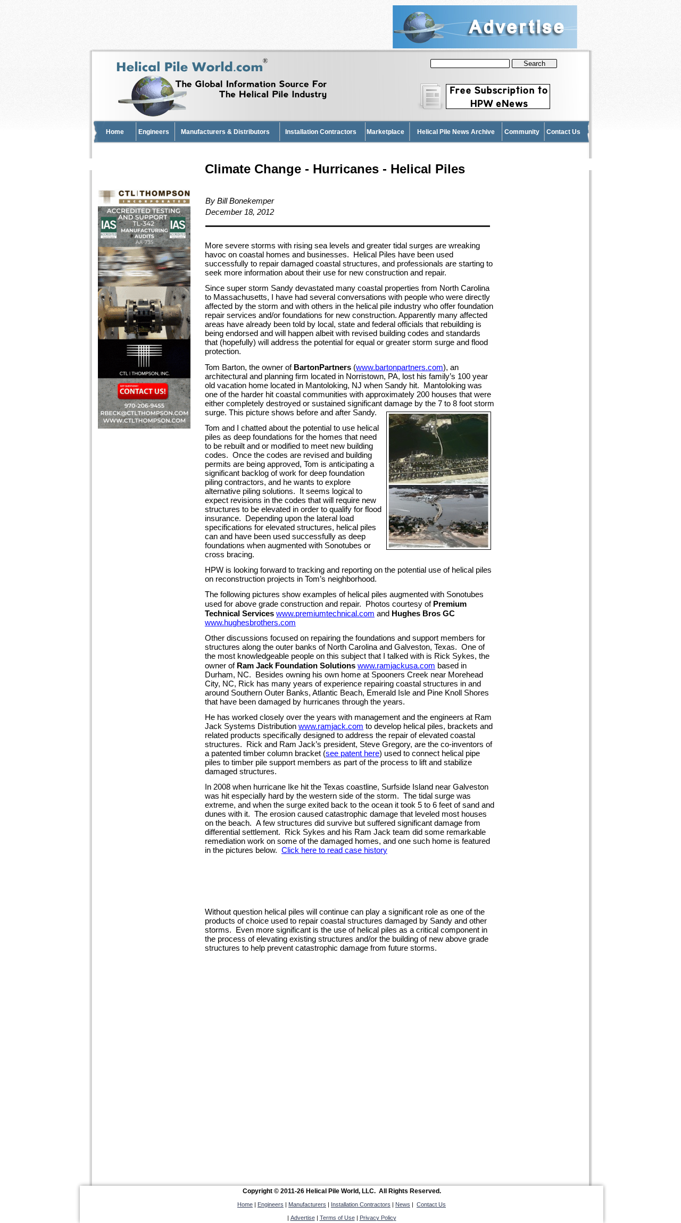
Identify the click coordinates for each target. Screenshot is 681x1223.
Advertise (302, 1217)
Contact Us (431, 1204)
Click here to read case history (334, 850)
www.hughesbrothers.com (250, 622)
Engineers (271, 1204)
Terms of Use (337, 1217)
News (402, 1204)
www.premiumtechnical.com (325, 613)
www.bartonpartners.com (399, 367)
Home (245, 1204)
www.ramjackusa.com (396, 665)
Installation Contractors (361, 1204)
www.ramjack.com (330, 726)
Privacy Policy (378, 1217)
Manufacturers (307, 1204)
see (352, 753)
